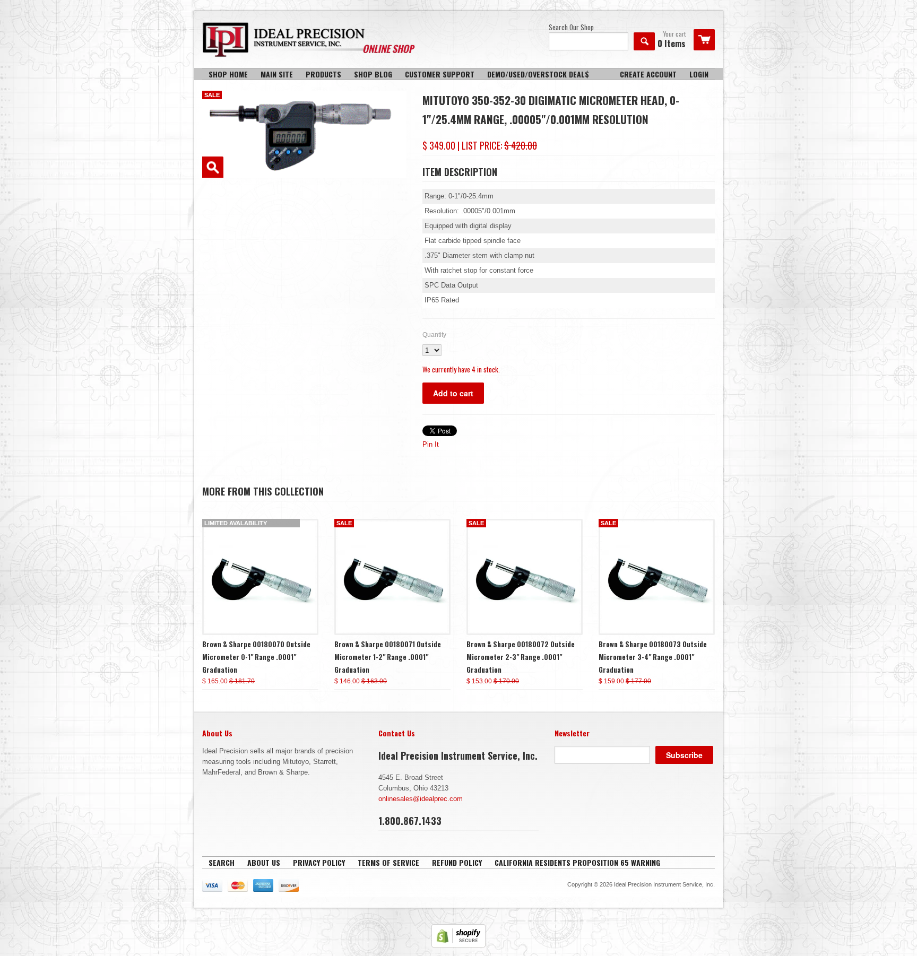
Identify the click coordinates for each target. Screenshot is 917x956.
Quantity (434, 334)
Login (698, 74)
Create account (648, 74)
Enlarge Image (212, 167)
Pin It (430, 444)
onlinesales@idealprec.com (420, 799)
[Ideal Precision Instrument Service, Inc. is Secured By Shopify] (458, 945)
